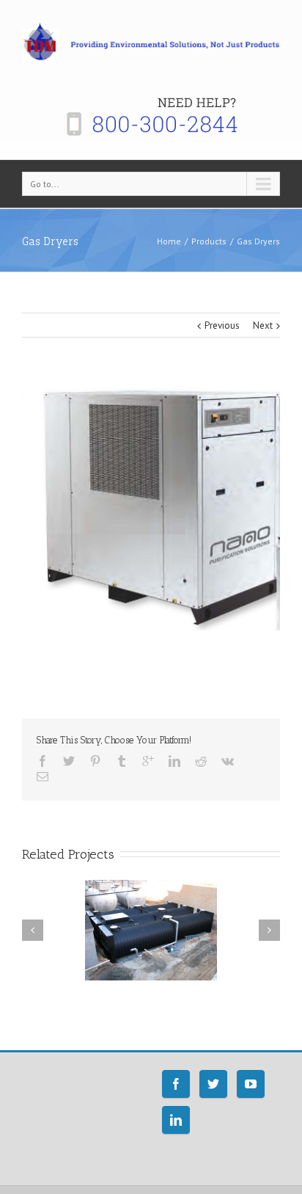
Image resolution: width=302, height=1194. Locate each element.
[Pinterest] (95, 761)
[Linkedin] (174, 761)
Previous (222, 325)
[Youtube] (251, 1084)
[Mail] (42, 776)
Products (208, 241)
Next (263, 325)
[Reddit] (201, 761)
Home (169, 241)
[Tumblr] (122, 761)
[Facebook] (42, 761)
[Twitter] (69, 761)
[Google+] (148, 761)
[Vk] (227, 761)
